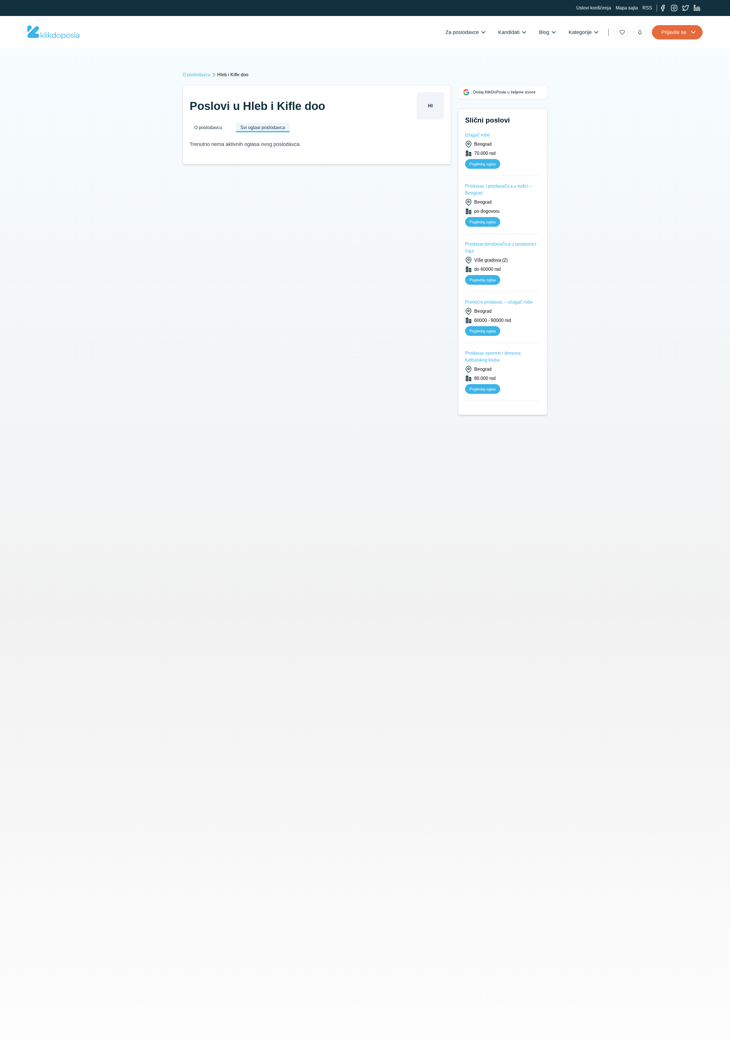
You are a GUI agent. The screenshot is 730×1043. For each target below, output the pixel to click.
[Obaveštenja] (640, 32)
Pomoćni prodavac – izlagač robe (499, 302)
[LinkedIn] (697, 8)
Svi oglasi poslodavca (262, 127)
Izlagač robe (477, 135)
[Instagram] (674, 8)
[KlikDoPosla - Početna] (53, 32)
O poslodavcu (196, 74)
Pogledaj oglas (482, 164)
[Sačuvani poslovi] (622, 32)
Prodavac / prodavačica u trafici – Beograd (498, 189)
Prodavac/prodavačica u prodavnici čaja (500, 247)
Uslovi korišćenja (593, 7)
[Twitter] (685, 8)
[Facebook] (662, 8)
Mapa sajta (627, 7)
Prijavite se (673, 32)
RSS (647, 7)
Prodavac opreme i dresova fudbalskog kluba (493, 356)
